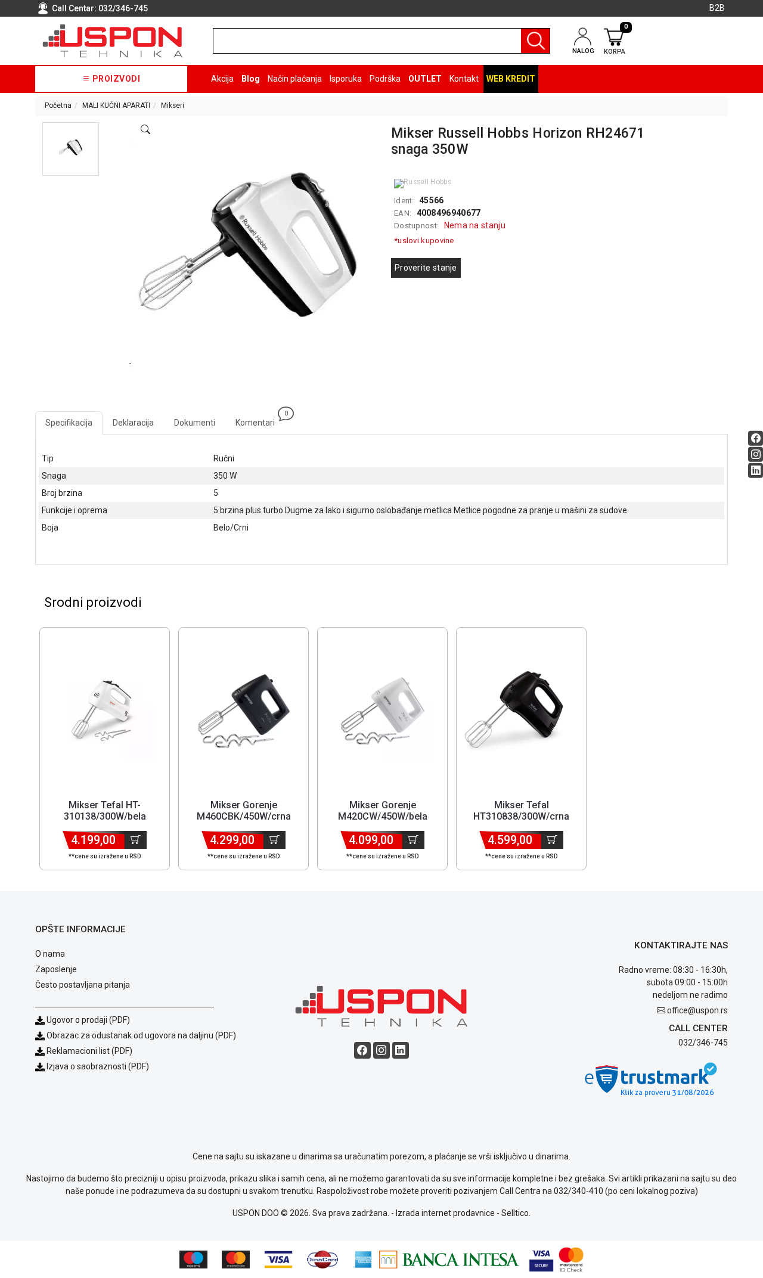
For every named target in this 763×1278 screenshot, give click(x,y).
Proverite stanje (426, 267)
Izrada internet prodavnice (445, 1213)
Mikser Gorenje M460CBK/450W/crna (244, 810)
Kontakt (464, 78)
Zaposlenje (56, 969)
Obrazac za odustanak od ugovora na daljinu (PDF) (141, 1035)
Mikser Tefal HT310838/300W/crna (521, 810)
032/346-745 (123, 8)
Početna (58, 105)
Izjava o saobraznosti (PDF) (97, 1066)
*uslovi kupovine (424, 240)
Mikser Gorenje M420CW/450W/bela (382, 810)
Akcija (222, 78)
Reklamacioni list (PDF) (88, 1051)
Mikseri (172, 105)
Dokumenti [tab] (194, 422)
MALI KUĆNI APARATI (116, 105)
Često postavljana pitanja (82, 984)
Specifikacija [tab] (68, 422)
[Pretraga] (535, 41)
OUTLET (425, 78)
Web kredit (510, 78)
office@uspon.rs (697, 1010)
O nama (50, 954)
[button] (70, 149)
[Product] (105, 711)
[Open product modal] (145, 130)
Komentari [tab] (260, 419)
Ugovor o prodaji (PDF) (87, 1020)
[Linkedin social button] (755, 470)
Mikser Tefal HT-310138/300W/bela (105, 810)
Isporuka (346, 78)
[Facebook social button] (755, 438)
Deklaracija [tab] (133, 422)
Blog (250, 78)
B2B (717, 8)
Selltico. (516, 1213)
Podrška (385, 78)
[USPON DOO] (112, 41)
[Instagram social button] (755, 454)
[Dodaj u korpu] (136, 840)
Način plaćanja (295, 78)
